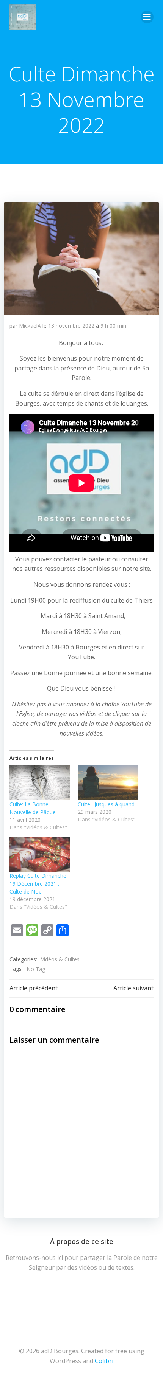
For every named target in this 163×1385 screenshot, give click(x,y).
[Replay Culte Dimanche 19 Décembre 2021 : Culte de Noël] (39, 854)
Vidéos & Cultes (60, 959)
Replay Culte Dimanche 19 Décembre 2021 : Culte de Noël (37, 883)
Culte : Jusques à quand (106, 804)
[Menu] (147, 17)
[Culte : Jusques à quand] (108, 782)
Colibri (104, 1361)
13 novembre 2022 (71, 325)
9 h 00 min (113, 325)
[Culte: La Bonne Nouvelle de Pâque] (39, 782)
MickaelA (30, 325)
